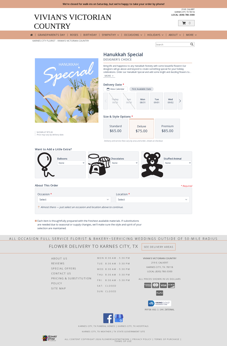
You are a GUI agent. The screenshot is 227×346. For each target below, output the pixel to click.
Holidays (153, 35)
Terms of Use (123, 341)
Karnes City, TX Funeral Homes (96, 326)
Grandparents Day (51, 35)
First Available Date (141, 89)
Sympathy (109, 35)
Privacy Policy (141, 339)
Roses (74, 35)
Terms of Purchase (166, 339)
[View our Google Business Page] (119, 322)
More (190, 35)
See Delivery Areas (158, 247)
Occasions (131, 35)
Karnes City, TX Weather (96, 331)
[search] (191, 44)
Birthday (90, 35)
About (173, 35)
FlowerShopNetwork (116, 339)
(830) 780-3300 (187, 14)
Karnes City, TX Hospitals (133, 326)
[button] (186, 23)
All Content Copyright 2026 (83, 339)
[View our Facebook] (108, 322)
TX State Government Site (129, 331)
